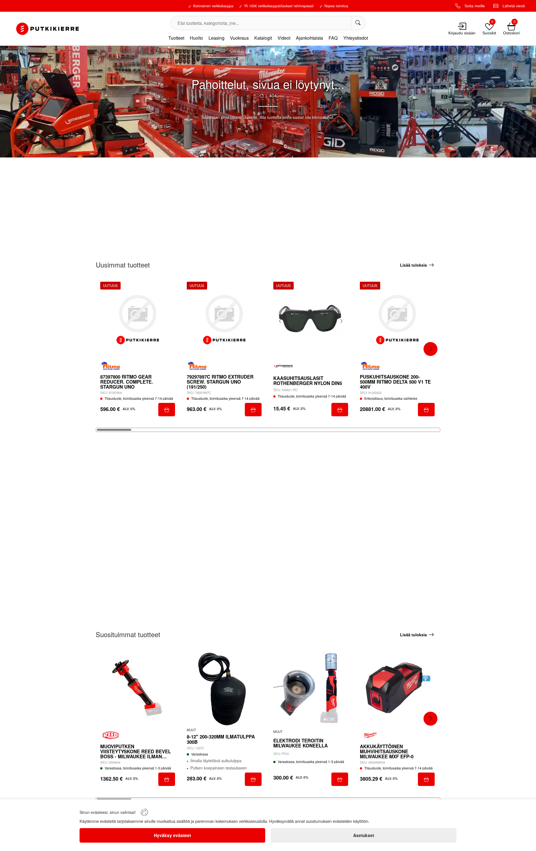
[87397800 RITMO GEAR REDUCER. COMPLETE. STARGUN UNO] (137, 319)
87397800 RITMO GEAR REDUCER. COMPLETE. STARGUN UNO (126, 381)
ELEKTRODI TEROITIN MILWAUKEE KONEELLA (300, 743)
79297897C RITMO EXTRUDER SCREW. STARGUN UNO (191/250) (220, 381)
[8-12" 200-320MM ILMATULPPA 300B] (224, 688)
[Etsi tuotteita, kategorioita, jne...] (358, 23)
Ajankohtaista (309, 38)
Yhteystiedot (355, 38)
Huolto (196, 38)
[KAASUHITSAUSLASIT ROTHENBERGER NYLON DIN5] (310, 319)
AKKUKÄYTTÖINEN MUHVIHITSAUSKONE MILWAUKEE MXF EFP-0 (386, 751)
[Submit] (166, 409)
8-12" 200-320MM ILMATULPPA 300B (221, 739)
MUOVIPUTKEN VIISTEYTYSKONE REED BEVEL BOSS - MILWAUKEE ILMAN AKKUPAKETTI (135, 751)
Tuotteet (176, 38)
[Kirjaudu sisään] (462, 26)
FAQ (333, 38)
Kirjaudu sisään (461, 33)
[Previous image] (280, 321)
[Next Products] (430, 349)
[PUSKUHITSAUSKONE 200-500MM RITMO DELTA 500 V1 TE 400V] (397, 319)
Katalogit (263, 38)
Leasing (216, 38)
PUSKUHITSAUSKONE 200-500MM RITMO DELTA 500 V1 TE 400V (395, 381)
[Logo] (47, 29)
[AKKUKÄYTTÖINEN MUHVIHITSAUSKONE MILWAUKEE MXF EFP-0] (397, 688)
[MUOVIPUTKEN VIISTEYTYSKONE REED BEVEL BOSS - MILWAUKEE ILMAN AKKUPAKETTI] (137, 688)
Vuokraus (239, 38)
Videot (283, 38)
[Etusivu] (261, 95)
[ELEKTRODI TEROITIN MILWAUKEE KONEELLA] (310, 688)
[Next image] (341, 321)
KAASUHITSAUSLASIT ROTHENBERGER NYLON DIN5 (307, 381)
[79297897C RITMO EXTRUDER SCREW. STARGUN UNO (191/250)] (224, 319)
